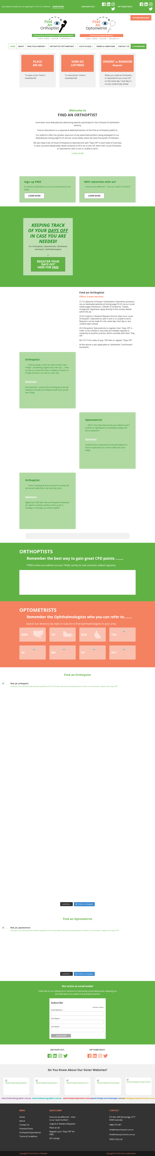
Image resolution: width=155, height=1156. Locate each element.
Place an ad (54, 1127)
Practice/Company (36, 46)
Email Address (57, 1010)
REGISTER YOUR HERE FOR (48, 264)
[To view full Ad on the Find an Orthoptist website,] (14, 704)
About (21, 46)
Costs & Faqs (85, 46)
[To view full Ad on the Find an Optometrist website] (14, 948)
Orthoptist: (88, 6)
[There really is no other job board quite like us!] (116, 795)
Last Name (55, 1026)
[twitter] (150, 9)
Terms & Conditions (105, 46)
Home (12, 46)
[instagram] (113, 4)
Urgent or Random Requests (62, 1123)
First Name (55, 1018)
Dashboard (139, 46)
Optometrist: (125, 6)
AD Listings (54, 1138)
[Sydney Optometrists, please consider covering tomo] (90, 952)
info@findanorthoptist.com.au (121, 1130)
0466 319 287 (115, 1124)
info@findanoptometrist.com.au (122, 1134)
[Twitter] (113, 9)
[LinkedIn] (108, 4)
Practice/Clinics (26, 1128)
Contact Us (123, 46)
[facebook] (103, 4)
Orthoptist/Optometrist (62, 46)
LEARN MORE (58, 6)
